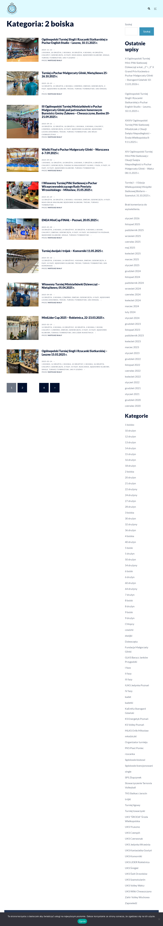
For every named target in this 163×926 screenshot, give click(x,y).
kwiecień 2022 (133, 376)
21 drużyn (130, 483)
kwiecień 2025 (133, 253)
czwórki (78, 86)
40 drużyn (97, 52)
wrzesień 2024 (133, 288)
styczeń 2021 (132, 393)
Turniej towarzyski (52, 58)
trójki (70, 89)
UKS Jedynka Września (137, 844)
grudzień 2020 (133, 399)
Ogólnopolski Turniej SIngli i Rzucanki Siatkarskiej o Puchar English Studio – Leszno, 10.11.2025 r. (74, 41)
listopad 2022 (132, 364)
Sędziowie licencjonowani (139, 765)
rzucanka (77, 55)
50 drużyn (130, 559)
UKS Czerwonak (134, 838)
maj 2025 (130, 247)
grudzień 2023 (133, 323)
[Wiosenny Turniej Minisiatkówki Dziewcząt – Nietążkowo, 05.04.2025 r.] (23, 294)
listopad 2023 (132, 329)
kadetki (129, 702)
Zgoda (82, 921)
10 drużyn (47, 126)
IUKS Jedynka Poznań (137, 685)
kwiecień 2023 (133, 341)
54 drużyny (131, 565)
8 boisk (129, 600)
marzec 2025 (132, 259)
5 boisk (99, 327)
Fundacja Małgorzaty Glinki (78, 165)
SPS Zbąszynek (133, 777)
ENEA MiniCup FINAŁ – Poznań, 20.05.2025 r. (70, 220)
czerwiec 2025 (133, 241)
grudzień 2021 (133, 388)
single (106, 55)
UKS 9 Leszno (69, 58)
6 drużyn (98, 162)
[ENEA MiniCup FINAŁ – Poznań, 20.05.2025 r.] (23, 229)
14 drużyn (58, 86)
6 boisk (99, 230)
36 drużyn (99, 364)
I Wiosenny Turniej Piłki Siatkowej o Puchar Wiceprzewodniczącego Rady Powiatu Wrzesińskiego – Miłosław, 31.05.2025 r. (69, 186)
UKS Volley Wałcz (134, 885)
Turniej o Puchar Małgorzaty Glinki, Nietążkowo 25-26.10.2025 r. (75, 74)
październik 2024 (134, 282)
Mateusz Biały (55, 60)
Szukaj (128, 24)
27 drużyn (130, 500)
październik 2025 (134, 230)
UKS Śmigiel (101, 89)
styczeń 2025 (132, 265)
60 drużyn (130, 582)
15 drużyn (130, 454)
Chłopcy (46, 55)
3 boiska (66, 52)
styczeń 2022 (132, 382)
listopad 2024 (132, 276)
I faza (97, 165)
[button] (149, 8)
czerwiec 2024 (133, 294)
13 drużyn (130, 442)
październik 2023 (134, 335)
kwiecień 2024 (133, 300)
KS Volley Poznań (134, 724)
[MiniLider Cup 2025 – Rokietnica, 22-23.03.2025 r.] (23, 328)
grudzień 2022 (133, 358)
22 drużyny (131, 489)
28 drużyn (130, 506)
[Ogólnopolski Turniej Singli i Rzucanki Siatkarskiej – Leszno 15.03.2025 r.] (23, 361)
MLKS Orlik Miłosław (52, 202)
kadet (128, 696)
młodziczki (131, 736)
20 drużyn (56, 52)
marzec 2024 (132, 306)
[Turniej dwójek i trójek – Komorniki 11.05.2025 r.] (23, 261)
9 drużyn (130, 618)
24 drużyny (68, 230)
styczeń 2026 (132, 218)
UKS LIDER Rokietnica (82, 333)
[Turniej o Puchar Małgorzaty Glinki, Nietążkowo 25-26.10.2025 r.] (23, 83)
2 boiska (46, 52)
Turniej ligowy (132, 805)
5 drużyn (87, 162)
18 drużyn (69, 126)
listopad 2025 (132, 224)
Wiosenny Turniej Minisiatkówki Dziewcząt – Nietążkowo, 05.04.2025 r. (71, 286)
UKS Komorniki (133, 856)
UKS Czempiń (132, 832)
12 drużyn (47, 86)
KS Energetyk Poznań (98, 232)
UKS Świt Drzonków (136, 873)
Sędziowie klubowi (92, 55)
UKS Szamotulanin (135, 879)
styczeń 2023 (132, 352)
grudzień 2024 (133, 270)
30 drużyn (77, 52)
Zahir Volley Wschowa (137, 897)
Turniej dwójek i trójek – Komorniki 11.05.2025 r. (72, 251)
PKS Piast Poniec (134, 747)
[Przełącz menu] (155, 9)
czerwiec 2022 (133, 370)
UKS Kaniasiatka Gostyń (138, 850)
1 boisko (46, 162)
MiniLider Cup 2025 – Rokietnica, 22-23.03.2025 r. (73, 317)
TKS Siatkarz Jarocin (136, 793)
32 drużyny (131, 524)
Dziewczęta (57, 55)
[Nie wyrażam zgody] (159, 919)
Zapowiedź (131, 903)
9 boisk (129, 612)
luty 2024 (130, 311)
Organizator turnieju (136, 742)
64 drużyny (131, 588)
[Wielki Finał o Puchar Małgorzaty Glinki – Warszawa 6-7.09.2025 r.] (23, 160)
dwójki (87, 86)
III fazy (67, 55)
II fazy (104, 165)
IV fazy (50, 168)
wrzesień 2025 (133, 235)
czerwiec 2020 (133, 405)
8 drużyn (130, 606)
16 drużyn (56, 162)
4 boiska (87, 52)
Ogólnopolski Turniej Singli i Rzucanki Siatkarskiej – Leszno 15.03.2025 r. (74, 352)
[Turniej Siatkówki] (29, 8)
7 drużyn (130, 594)
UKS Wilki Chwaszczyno (138, 891)
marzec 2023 (132, 347)
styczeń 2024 (132, 317)
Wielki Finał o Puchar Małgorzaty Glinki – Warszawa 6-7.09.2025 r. (75, 151)
